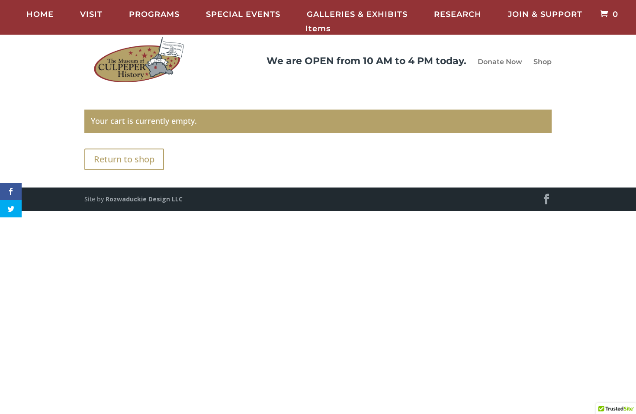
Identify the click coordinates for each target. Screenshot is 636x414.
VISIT (91, 14)
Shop (542, 62)
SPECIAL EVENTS (243, 14)
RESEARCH (458, 14)
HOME (40, 14)
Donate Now (500, 62)
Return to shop (124, 159)
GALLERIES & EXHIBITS (357, 14)
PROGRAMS (154, 14)
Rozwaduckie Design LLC (144, 199)
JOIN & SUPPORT (545, 14)
